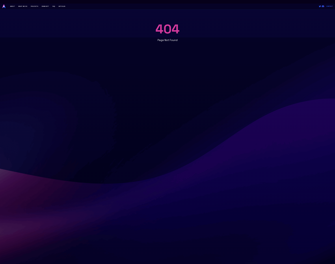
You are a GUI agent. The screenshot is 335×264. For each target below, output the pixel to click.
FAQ (53, 6)
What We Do (22, 6)
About (12, 6)
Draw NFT (45, 6)
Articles (62, 6)
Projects (34, 6)
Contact (329, 6)
